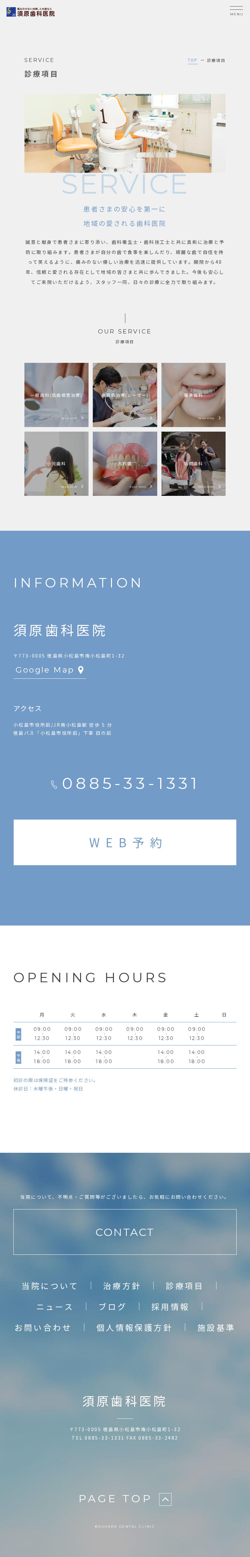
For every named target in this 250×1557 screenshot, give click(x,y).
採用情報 (170, 1306)
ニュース (55, 1306)
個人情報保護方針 (134, 1327)
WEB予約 (128, 842)
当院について (50, 1285)
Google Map (45, 670)
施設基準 (216, 1327)
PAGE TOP (115, 1498)
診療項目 (185, 1285)
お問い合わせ (43, 1327)
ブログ (112, 1306)
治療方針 (122, 1285)
